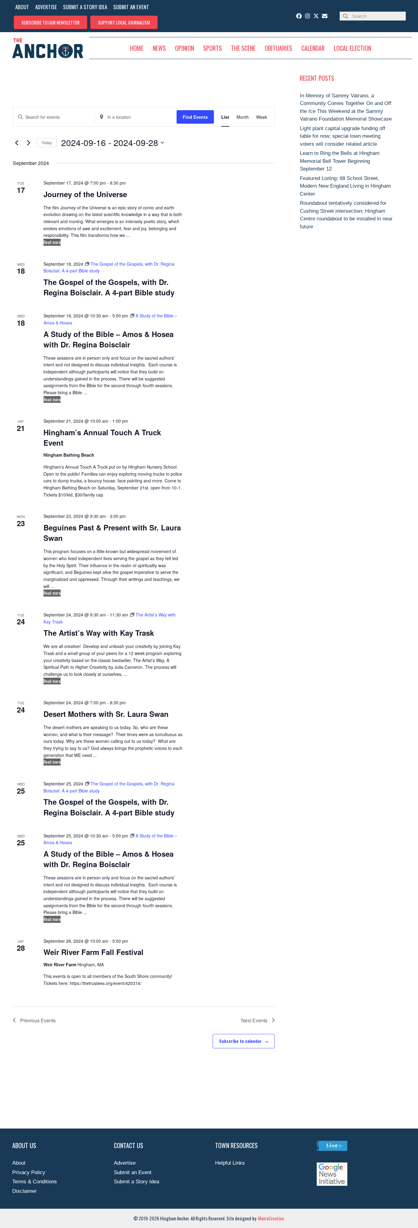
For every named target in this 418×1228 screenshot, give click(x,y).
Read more (52, 242)
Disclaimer (24, 1191)
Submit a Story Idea (136, 1182)
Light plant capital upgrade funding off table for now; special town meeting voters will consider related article (342, 136)
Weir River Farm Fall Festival (93, 952)
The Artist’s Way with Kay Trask (98, 632)
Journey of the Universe (85, 194)
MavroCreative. (271, 1218)
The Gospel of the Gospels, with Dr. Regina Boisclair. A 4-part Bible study (108, 287)
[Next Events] (28, 142)
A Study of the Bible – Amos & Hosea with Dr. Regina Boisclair (108, 339)
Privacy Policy (28, 1172)
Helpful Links (230, 1163)
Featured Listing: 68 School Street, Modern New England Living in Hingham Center (345, 186)
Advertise (125, 1163)
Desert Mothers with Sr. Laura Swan (106, 714)
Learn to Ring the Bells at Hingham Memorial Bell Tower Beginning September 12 (339, 161)
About (18, 1163)
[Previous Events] (16, 142)
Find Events (195, 117)
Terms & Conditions (34, 1182)
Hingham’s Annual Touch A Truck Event (102, 437)
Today (47, 142)
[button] (50, 22)
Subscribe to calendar (240, 1041)
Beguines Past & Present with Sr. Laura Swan (112, 532)
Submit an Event (132, 1172)
